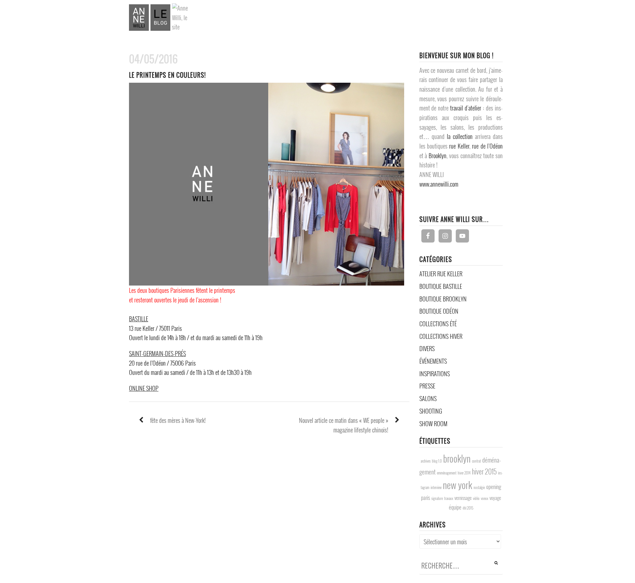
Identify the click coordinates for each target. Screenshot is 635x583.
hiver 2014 (464, 472)
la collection (460, 136)
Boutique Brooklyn (443, 298)
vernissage (463, 497)
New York (457, 484)
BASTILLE (138, 318)
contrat (476, 461)
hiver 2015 (484, 471)
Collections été (438, 323)
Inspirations (434, 373)
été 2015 (468, 508)
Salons (428, 398)
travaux (448, 498)
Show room (433, 423)
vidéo (476, 498)
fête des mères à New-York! (178, 420)
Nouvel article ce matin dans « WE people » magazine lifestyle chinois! (343, 425)
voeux (484, 498)
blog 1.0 (437, 461)
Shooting (430, 411)
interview (436, 487)
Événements (433, 361)
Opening (493, 486)
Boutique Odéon (438, 311)
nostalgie (479, 487)
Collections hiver (440, 336)
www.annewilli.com (438, 184)
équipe (455, 507)
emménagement (446, 472)
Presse (427, 385)
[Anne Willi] (149, 17)
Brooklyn (437, 155)
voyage (495, 497)
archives (426, 461)
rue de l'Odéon (487, 146)
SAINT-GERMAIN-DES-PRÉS (157, 353)
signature (437, 498)
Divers (427, 348)
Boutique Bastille (440, 286)
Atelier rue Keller (440, 273)
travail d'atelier (465, 108)
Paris (425, 497)
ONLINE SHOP (143, 388)
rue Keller (459, 146)
